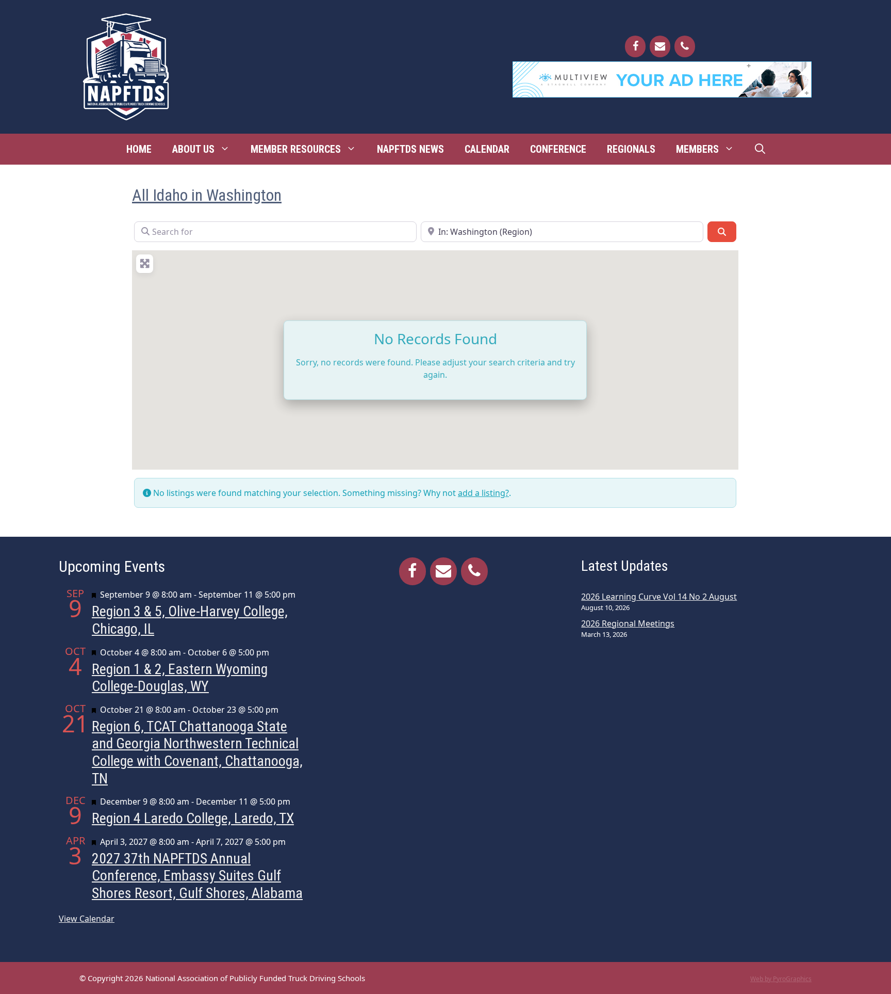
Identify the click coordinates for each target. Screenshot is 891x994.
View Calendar (86, 918)
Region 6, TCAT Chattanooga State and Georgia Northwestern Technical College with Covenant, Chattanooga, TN (197, 752)
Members (697, 149)
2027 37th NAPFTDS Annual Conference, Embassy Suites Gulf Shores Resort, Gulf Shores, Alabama (197, 876)
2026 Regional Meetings (627, 623)
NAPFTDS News (410, 149)
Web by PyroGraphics (781, 978)
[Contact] (660, 46)
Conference (558, 149)
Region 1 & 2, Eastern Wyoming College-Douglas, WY (180, 678)
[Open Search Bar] (760, 149)
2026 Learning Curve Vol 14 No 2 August (659, 596)
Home (139, 149)
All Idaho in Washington (207, 195)
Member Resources (296, 149)
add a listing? (483, 493)
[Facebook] (635, 46)
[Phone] (684, 46)
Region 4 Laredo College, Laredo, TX (193, 818)
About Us (193, 149)
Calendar (487, 149)
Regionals (631, 149)
